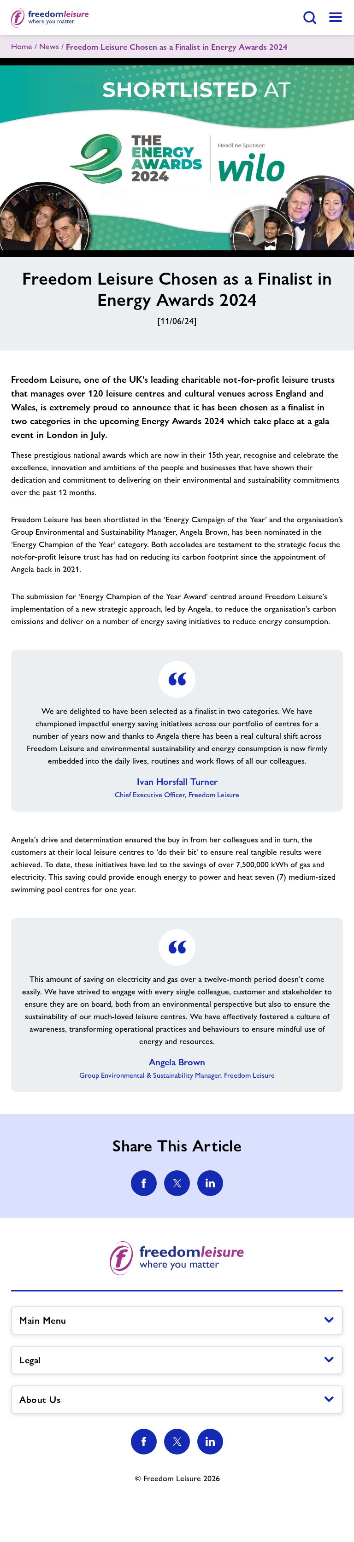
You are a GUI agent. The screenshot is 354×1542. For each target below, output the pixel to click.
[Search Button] (309, 17)
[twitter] (177, 1183)
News (49, 46)
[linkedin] (210, 1183)
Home (21, 46)
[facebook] (144, 1183)
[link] (335, 17)
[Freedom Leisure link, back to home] (50, 17)
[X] (177, 1441)
